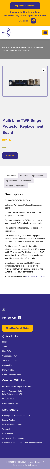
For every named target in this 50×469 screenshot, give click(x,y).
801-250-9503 (8, 399)
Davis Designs (31, 465)
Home (4, 47)
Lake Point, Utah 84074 (12, 394)
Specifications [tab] (38, 176)
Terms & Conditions (10, 361)
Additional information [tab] (16, 186)
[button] (45, 32)
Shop (4, 347)
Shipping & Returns (10, 356)
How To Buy (7, 351)
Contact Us (7, 365)
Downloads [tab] (26, 181)
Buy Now (10, 156)
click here (41, 15)
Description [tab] (11, 176)
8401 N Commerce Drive (12, 391)
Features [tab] (24, 176)
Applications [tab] (11, 181)
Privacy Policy (8, 370)
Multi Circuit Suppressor (35, 277)
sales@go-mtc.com (10, 403)
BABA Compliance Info (11, 375)
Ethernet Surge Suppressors (19, 47)
